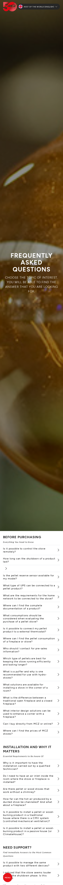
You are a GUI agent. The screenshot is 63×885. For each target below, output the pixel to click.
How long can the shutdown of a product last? (29, 560)
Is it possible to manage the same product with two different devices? (26, 864)
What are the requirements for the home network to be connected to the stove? (29, 597)
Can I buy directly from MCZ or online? (28, 723)
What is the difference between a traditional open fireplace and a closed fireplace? (27, 700)
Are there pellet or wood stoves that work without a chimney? (26, 790)
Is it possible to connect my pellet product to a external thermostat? (25, 630)
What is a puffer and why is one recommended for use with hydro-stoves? (25, 674)
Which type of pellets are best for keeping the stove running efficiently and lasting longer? (27, 661)
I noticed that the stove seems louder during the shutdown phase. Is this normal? (27, 875)
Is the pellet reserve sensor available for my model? (28, 577)
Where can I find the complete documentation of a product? (22, 607)
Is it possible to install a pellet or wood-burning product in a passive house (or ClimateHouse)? (28, 831)
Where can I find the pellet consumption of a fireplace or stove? (29, 640)
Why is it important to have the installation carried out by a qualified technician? (26, 765)
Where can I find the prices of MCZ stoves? (25, 732)
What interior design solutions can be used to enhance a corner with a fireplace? (27, 713)
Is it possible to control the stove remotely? (24, 550)
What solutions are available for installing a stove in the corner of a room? (25, 687)
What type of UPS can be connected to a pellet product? (29, 587)
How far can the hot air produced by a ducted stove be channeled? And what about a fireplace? (27, 801)
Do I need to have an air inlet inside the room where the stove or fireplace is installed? (28, 778)
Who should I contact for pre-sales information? (25, 650)
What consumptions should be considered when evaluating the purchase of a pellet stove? (23, 618)
